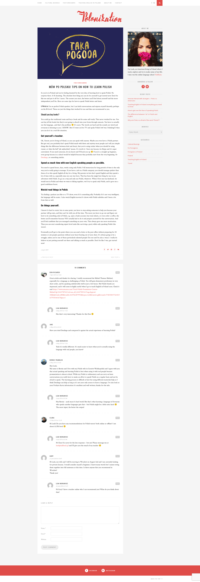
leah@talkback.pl (62, 445)
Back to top (156, 579)
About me (108, 3)
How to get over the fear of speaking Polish (143, 110)
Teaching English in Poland (90, 3)
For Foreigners (69, 3)
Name (43, 528)
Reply (117, 272)
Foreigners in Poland (135, 152)
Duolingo (44, 157)
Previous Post (47, 257)
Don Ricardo (55, 272)
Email (43, 534)
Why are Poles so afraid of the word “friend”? (144, 120)
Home (40, 3)
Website (43, 539)
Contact (118, 3)
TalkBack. (158, 75)
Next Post (115, 257)
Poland (130, 156)
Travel (130, 163)
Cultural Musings (52, 3)
